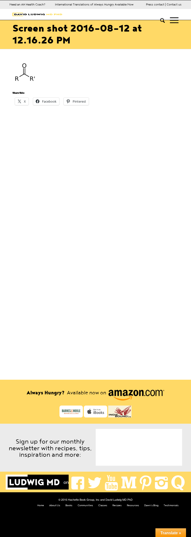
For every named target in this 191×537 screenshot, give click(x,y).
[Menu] (172, 20)
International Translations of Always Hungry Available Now (94, 4)
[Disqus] (95, 174)
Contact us (174, 4)
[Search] (160, 20)
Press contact (155, 4)
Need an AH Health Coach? (27, 4)
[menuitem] (160, 20)
